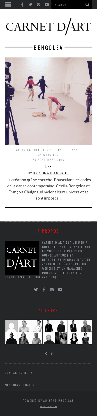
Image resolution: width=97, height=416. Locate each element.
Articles (23, 150)
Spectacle (46, 155)
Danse (75, 150)
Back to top (47, 406)
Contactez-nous (19, 373)
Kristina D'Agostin (51, 173)
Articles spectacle (50, 150)
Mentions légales (20, 385)
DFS (48, 166)
